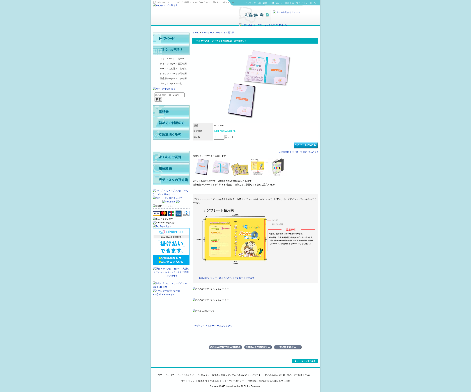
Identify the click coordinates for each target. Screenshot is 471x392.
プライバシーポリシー (307, 3)
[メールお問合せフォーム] (286, 12)
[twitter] (178, 201)
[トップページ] (171, 38)
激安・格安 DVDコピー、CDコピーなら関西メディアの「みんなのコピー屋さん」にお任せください (194, 2)
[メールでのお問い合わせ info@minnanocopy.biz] (171, 294)
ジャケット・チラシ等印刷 (173, 73)
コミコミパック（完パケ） (173, 58)
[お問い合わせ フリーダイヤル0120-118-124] (263, 25)
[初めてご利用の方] (171, 122)
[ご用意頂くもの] (171, 134)
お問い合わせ (276, 3)
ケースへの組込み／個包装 (173, 68)
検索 (158, 99)
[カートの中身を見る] (164, 89)
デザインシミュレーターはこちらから (213, 325)
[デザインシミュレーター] (171, 145)
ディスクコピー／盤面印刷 (173, 63)
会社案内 (262, 3)
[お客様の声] (255, 22)
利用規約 (289, 3)
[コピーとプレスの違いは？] (167, 198)
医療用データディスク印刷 (173, 78)
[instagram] (169, 201)
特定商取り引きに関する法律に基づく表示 (269, 380)
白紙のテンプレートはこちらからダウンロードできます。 (228, 278)
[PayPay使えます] (162, 226)
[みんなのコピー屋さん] (165, 5)
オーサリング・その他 (171, 83)
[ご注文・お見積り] (171, 49)
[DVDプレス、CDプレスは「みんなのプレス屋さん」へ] (171, 194)
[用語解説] (171, 168)
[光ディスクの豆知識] (171, 179)
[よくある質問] (171, 156)
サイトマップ (249, 3)
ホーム (195, 32)
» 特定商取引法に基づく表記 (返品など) (298, 152)
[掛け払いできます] (171, 264)
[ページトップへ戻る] (305, 362)
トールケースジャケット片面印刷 (217, 32)
